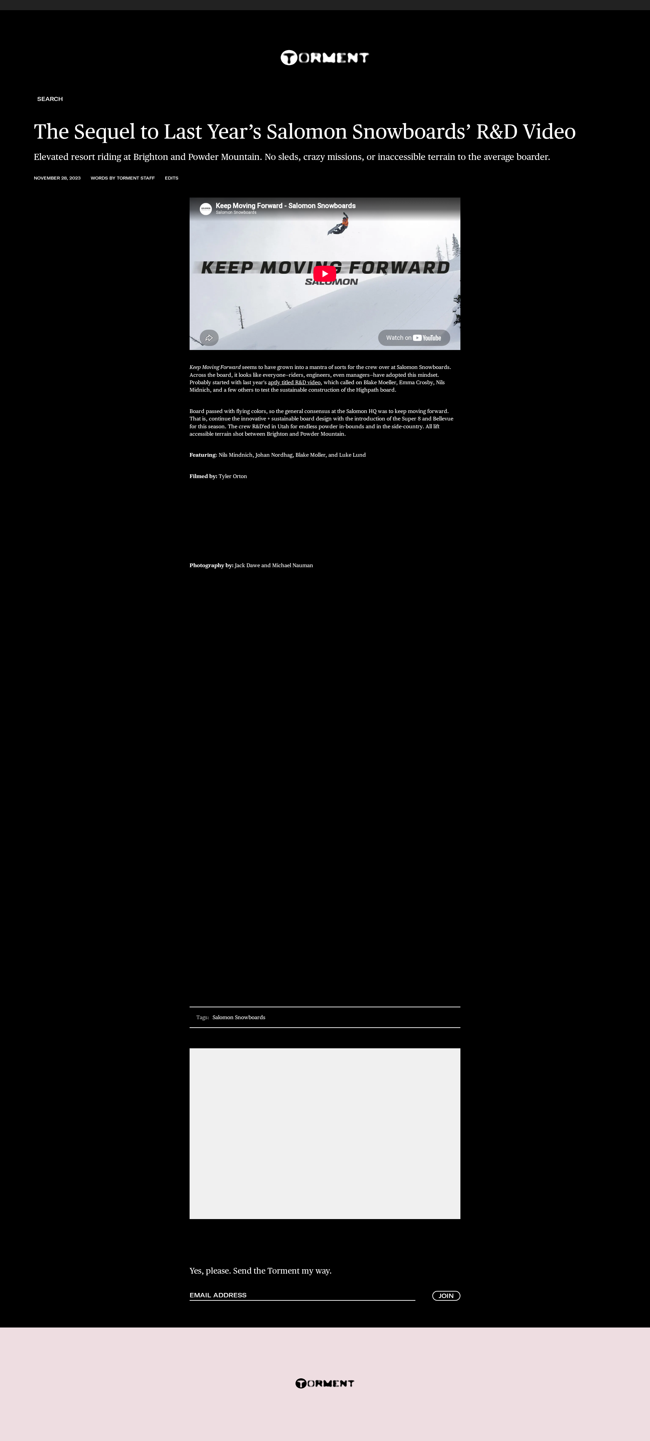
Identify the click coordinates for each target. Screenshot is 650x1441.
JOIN (446, 1296)
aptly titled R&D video (294, 382)
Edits (171, 178)
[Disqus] (325, 1133)
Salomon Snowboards (239, 1017)
